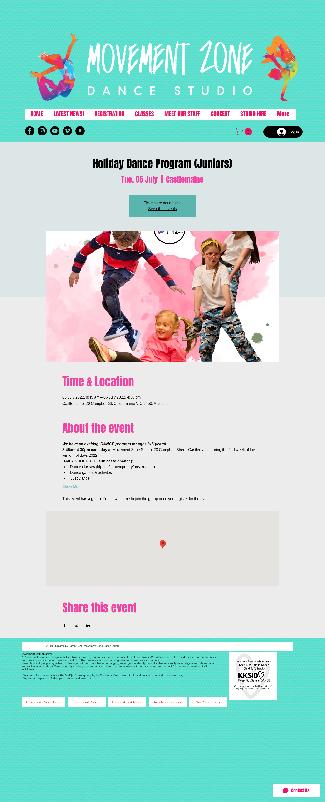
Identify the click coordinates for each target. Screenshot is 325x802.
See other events (162, 209)
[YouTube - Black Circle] (54, 130)
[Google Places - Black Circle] (80, 130)
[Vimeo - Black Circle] (67, 130)
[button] (244, 131)
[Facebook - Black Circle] (29, 130)
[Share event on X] (76, 625)
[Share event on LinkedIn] (88, 625)
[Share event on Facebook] (64, 625)
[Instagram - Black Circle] (42, 130)
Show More (72, 487)
